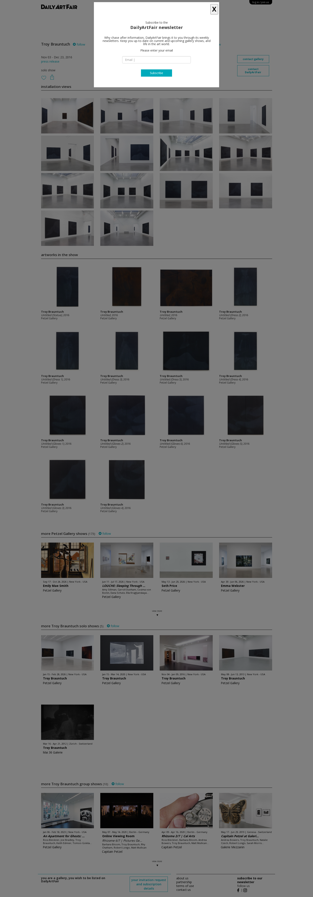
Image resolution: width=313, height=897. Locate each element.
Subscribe (156, 73)
